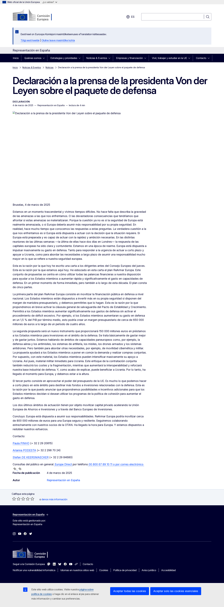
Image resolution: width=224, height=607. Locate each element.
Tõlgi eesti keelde (30, 40)
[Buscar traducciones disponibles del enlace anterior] (14, 468)
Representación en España (63, 480)
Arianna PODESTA (24, 450)
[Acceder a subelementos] (44, 58)
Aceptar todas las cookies (129, 591)
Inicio (16, 58)
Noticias (49, 67)
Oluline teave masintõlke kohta (58, 40)
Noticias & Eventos (96, 58)
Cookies (103, 570)
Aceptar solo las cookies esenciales (175, 591)
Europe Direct (63, 464)
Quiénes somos (32, 58)
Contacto (201, 58)
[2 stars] (16, 499)
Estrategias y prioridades (63, 58)
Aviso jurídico (149, 570)
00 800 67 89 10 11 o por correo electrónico (116, 464)
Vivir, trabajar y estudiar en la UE (169, 58)
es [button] (133, 16)
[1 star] (14, 499)
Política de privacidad (125, 570)
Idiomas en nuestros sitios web (77, 570)
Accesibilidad (168, 570)
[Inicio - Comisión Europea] (37, 15)
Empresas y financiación (129, 58)
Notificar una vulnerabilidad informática (34, 570)
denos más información (54, 499)
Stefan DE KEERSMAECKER (31, 457)
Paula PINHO (21, 443)
